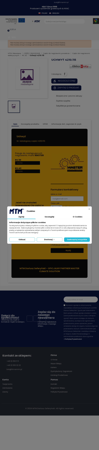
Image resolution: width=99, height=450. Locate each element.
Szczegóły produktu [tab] (30, 124)
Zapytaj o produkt (66, 87)
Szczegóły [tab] (49, 217)
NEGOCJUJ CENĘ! (64, 81)
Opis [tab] (15, 124)
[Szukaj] (82, 21)
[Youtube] (36, 319)
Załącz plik (55, 203)
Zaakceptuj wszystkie (77, 239)
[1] (95, 299)
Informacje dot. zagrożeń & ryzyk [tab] (66, 124)
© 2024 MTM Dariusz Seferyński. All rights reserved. (49, 408)
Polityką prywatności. (61, 245)
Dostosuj (48, 239)
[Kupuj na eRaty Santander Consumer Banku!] (80, 66)
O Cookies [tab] (77, 217)
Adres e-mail (56, 194)
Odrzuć (22, 239)
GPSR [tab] (45, 124)
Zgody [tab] (21, 217)
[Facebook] (30, 319)
